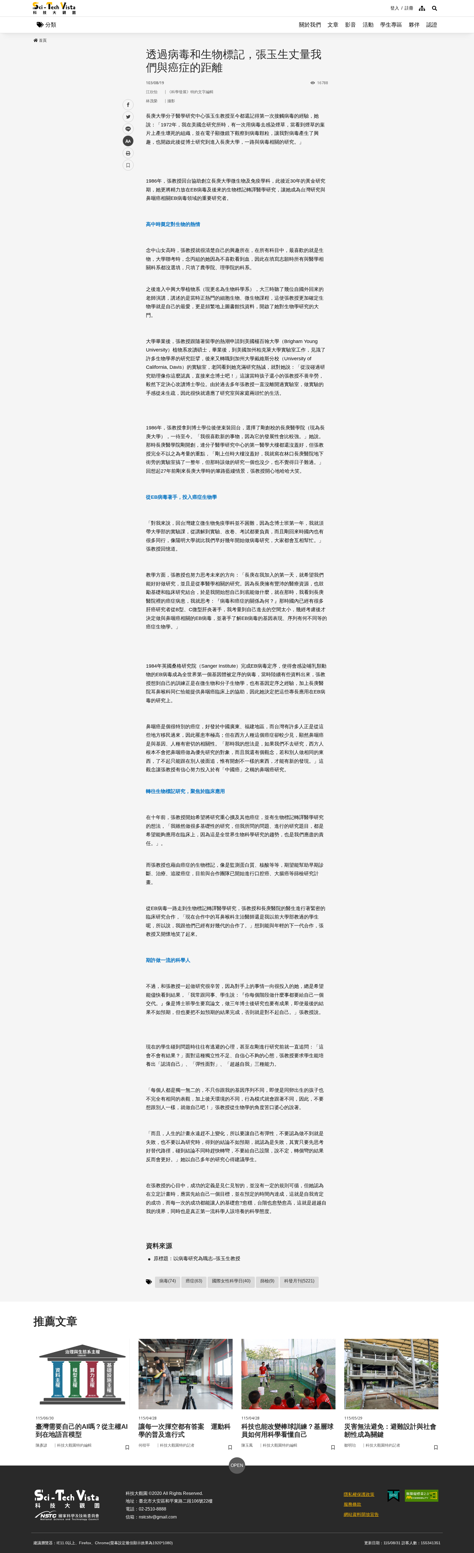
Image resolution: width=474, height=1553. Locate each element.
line (126, 129)
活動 (368, 25)
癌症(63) (194, 1281)
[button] (434, 8)
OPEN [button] (237, 1465)
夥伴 (414, 25)
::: (386, 8)
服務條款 (352, 1504)
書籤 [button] (128, 165)
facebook (128, 105)
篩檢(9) (267, 1281)
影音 (350, 25)
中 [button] (128, 141)
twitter (128, 117)
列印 (128, 153)
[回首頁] (54, 8)
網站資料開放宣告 (361, 1514)
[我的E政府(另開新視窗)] (393, 1496)
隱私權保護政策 (359, 1494)
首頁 (43, 40)
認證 (431, 25)
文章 (333, 25)
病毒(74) (167, 1281)
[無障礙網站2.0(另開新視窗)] (421, 1496)
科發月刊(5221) (299, 1281)
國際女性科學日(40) (231, 1281)
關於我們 (310, 25)
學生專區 (391, 25)
